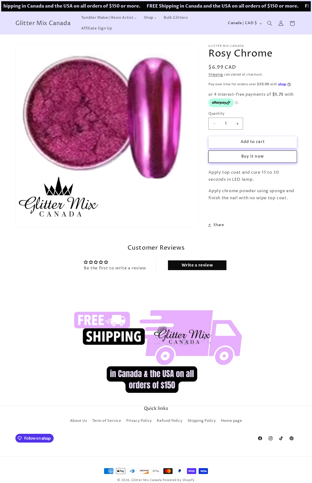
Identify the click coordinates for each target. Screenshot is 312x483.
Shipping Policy (201, 420)
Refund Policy (169, 420)
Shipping (215, 75)
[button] (269, 23)
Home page (231, 420)
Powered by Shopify (179, 480)
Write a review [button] (197, 265)
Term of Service (106, 420)
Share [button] (218, 225)
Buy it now (252, 156)
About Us (78, 420)
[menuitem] (109, 18)
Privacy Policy (139, 420)
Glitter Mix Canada (146, 480)
